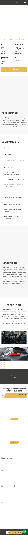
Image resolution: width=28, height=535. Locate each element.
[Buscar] (22, 2)
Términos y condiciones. (7, 518)
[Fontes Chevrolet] (5, 2)
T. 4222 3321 (16, 473)
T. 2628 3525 (4, 473)
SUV (9, 8)
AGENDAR (14, 418)
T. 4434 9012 (4, 505)
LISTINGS (3, 8)
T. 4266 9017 (4, 488)
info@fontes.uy (17, 499)
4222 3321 (16, 500)
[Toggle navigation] (25, 2)
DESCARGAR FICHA (19, 395)
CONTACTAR (14, 442)
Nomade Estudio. (19, 525)
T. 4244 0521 (16, 488)
